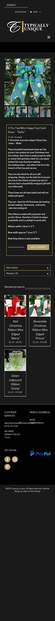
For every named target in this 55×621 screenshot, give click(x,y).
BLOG (32, 420)
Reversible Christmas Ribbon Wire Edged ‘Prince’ (40, 330)
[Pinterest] (7, 467)
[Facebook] (7, 459)
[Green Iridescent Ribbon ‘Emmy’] (15, 351)
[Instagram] (15, 459)
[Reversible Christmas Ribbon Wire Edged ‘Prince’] (40, 297)
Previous (6, 82)
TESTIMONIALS (37, 423)
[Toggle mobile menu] (49, 37)
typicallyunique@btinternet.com (19, 423)
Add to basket (38, 247)
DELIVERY (9, 431)
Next (49, 82)
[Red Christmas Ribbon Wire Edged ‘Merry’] (15, 297)
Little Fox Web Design (31, 491)
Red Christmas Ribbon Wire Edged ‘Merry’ (15, 330)
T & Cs (7, 438)
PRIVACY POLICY (12, 435)
